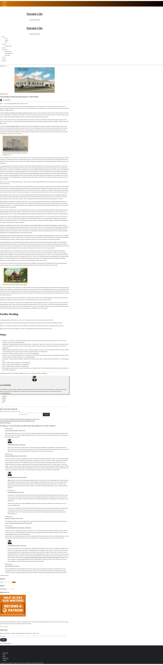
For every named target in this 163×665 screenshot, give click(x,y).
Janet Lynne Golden (9, 430)
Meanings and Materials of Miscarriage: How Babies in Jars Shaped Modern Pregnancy (17, 420)
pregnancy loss (30, 419)
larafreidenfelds (11, 444)
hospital (17, 419)
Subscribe (46, 414)
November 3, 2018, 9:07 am (13, 566)
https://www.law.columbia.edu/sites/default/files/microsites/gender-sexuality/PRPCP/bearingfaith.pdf (39, 557)
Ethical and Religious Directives (13, 126)
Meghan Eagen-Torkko (9, 455)
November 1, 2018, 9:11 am (19, 430)
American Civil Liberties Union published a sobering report (17, 112)
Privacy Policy (5, 652)
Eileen (6, 566)
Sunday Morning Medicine (5, 422)
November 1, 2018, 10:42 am (21, 477)
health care (13, 419)
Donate (4, 654)
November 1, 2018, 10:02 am (21, 455)
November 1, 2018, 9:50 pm (20, 545)
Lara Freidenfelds (6, 99)
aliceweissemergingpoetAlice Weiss (12, 527)
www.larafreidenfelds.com (5, 393)
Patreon (4, 656)
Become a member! (4, 626)
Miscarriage (24, 419)
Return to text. (21, 342)
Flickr (6, 154)
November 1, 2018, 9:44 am (19, 444)
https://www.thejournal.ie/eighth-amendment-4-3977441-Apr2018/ (18, 523)
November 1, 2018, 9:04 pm (25, 527)
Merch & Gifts (5, 658)
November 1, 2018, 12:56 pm (17, 518)
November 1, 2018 (4, 93)
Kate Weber (10, 492)
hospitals (20, 419)
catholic (4, 419)
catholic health (8, 419)
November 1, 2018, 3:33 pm (18, 492)
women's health (36, 419)
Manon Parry (7, 518)
